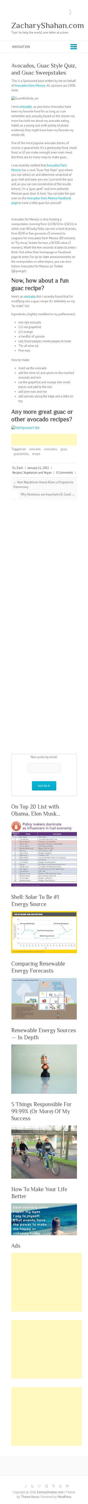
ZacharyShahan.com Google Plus (37, 1484)
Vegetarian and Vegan (37, 473)
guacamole (21, 454)
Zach (19, 468)
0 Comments (64, 473)
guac (64, 449)
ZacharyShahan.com (47, 25)
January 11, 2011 (38, 468)
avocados (25, 107)
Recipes (17, 473)
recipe (36, 454)
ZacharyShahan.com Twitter (30, 1484)
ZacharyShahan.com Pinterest (44, 1484)
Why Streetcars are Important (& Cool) (48, 494)
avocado (29, 297)
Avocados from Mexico (30, 86)
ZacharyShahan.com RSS (65, 1484)
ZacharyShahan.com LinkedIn (58, 1484)
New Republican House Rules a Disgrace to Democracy (43, 484)
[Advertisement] (49, 439)
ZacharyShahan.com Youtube (51, 1484)
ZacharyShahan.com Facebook (23, 1484)
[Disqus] (44, 565)
